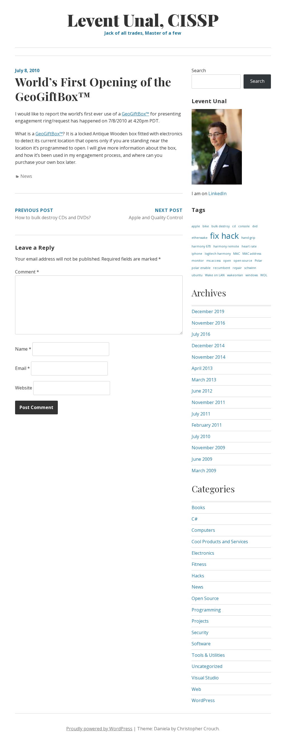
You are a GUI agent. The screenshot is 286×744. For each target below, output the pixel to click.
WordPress (203, 700)
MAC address (251, 254)
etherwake (200, 238)
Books (198, 507)
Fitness (199, 564)
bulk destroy (220, 226)
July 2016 (201, 334)
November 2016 (208, 323)
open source (242, 261)
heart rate (249, 246)
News (26, 176)
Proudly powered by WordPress (99, 729)
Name (23, 349)
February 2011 (207, 425)
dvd (255, 226)
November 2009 (208, 448)
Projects (200, 621)
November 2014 (208, 357)
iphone (197, 254)
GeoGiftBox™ (135, 114)
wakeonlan (235, 275)
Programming (206, 610)
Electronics (203, 553)
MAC (236, 254)
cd (234, 226)
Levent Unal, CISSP (143, 19)
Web (196, 689)
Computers (203, 530)
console (244, 226)
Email (22, 368)
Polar (258, 261)
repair (237, 268)
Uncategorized (207, 666)
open (227, 261)
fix (214, 235)
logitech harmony (218, 254)
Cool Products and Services (220, 541)
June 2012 (202, 391)
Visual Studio (205, 678)
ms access (213, 261)
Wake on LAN (215, 275)
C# (195, 519)
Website (23, 388)
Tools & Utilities (208, 655)
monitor (198, 261)
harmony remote (226, 246)
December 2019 (208, 311)
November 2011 (208, 402)
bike (205, 226)
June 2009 (202, 459)
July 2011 (201, 414)
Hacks (198, 576)
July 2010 (201, 436)
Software (201, 644)
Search (199, 70)
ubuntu (197, 275)
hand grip (248, 238)
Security (200, 632)
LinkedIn (217, 193)
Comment (27, 272)
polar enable (201, 268)
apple (196, 226)
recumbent (221, 268)
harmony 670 (201, 246)
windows (252, 275)
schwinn (250, 268)
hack (230, 235)
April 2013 (202, 368)
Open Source (205, 598)
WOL (263, 275)
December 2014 (208, 346)
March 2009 (204, 470)
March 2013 (204, 380)
